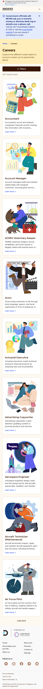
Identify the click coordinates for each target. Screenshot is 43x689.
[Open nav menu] (39, 9)
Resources (28, 643)
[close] (39, 16)
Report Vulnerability (9, 679)
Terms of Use (7, 676)
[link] (8, 9)
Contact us (28, 649)
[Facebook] (21, 664)
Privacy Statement (8, 673)
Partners (27, 646)
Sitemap (27, 653)
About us (6, 652)
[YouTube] (37, 664)
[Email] (6, 664)
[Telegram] (29, 664)
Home (5, 44)
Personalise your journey (9, 647)
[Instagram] (14, 664)
